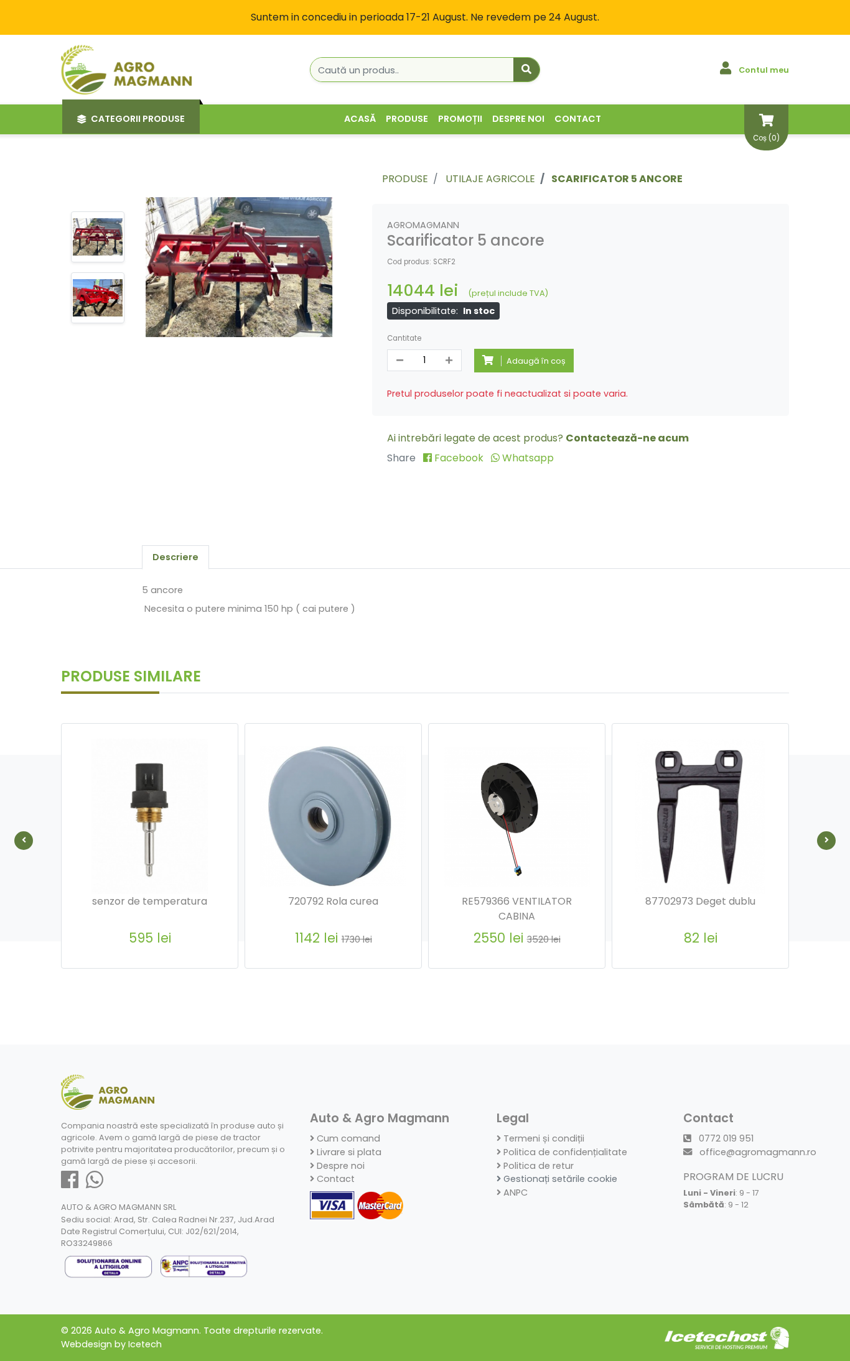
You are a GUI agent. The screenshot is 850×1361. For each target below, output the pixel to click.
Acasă (360, 119)
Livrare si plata (347, 1152)
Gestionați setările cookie (559, 1179)
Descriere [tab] (175, 557)
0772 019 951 (725, 1138)
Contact (577, 119)
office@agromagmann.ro (756, 1152)
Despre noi (518, 119)
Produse (407, 119)
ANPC (514, 1192)
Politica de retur (537, 1166)
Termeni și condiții (542, 1138)
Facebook (459, 458)
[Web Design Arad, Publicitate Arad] (727, 1337)
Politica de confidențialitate (564, 1152)
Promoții (460, 119)
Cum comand (347, 1138)
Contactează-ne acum (627, 438)
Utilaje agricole (490, 179)
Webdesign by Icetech (111, 1344)
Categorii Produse (138, 119)
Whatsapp (527, 458)
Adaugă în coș (156, 967)
